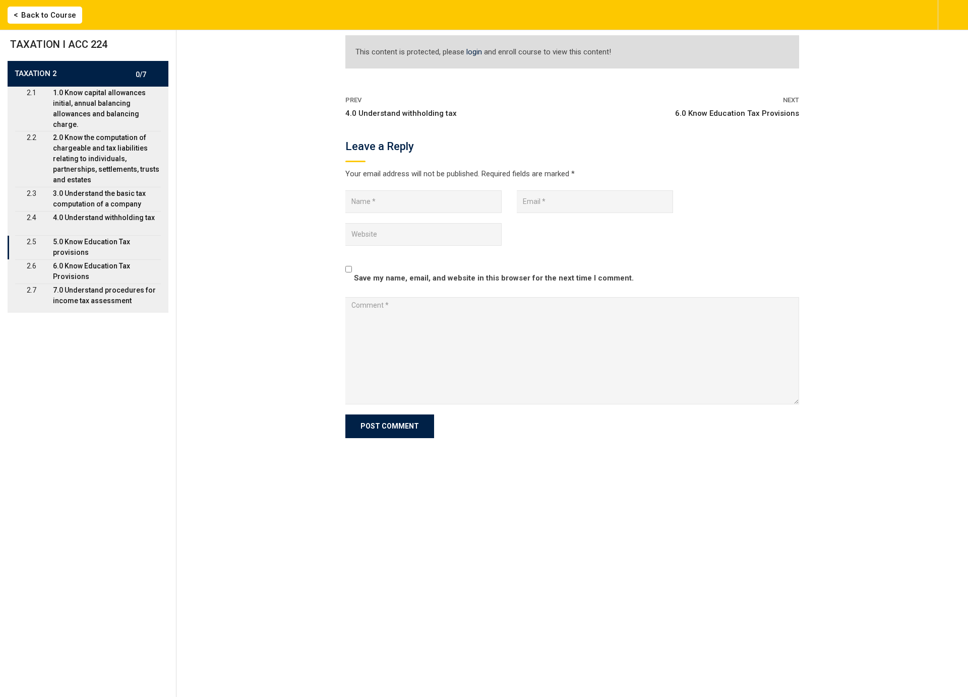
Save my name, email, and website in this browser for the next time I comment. (494, 278)
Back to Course (48, 15)
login (474, 51)
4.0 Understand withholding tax (401, 113)
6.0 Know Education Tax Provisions (737, 113)
